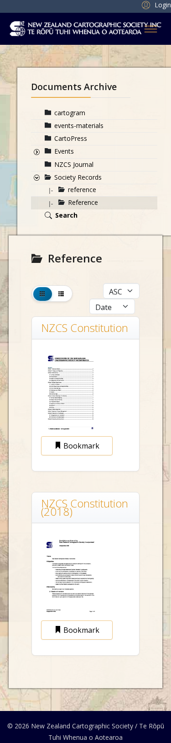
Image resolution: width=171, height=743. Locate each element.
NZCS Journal (73, 164)
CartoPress (70, 138)
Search (66, 215)
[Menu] (151, 29)
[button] (155, 5)
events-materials (79, 125)
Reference (83, 202)
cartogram (69, 112)
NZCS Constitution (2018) (84, 507)
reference (82, 189)
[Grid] (42, 293)
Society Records (78, 177)
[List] (61, 293)
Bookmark (80, 446)
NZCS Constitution (84, 327)
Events (64, 151)
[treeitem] (69, 112)
